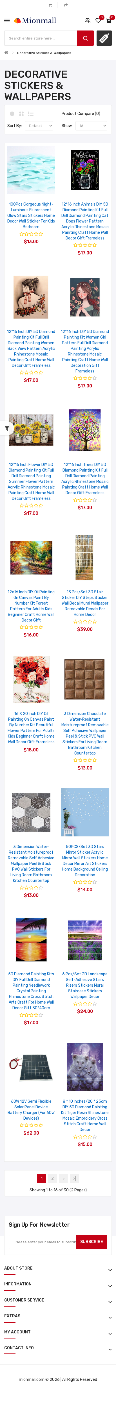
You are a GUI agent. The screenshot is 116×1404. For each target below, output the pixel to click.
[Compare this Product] (39, 187)
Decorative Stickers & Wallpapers (44, 53)
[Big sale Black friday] (104, 38)
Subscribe (91, 1241)
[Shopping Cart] (50, 5)
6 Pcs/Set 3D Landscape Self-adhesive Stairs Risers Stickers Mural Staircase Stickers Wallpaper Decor (85, 985)
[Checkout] (66, 5)
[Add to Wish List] (24, 187)
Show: (67, 125)
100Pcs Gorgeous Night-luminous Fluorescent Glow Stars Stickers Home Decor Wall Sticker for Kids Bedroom (31, 215)
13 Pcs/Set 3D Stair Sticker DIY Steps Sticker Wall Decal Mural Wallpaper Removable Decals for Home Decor (85, 603)
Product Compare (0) (81, 113)
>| (74, 1178)
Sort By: (14, 125)
